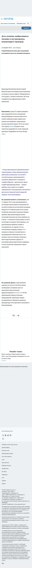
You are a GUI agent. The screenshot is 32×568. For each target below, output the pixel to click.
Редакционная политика (7, 453)
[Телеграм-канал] (8, 435)
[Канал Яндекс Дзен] (10, 435)
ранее (11, 126)
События (4, 480)
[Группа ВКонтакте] (3, 435)
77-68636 (15, 525)
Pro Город (17, 48)
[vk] (13, 315)
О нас (3, 459)
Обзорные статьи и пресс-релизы (9, 444)
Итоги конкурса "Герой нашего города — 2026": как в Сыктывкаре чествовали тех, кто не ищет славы (15, 357)
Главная (3, 483)
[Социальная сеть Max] (3, 438)
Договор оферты (6, 447)
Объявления (4, 474)
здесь (3, 134)
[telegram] (19, 315)
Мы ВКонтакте (5, 468)
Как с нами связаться (7, 456)
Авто (3, 477)
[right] (30, 23)
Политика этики (5, 450)
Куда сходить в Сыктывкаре (8, 23)
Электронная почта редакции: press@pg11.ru (12, 499)
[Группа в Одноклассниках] (5, 435)
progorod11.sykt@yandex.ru (8, 504)
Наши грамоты (5, 462)
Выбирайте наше (21, 23)
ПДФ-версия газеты (6, 465)
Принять (26, 28)
